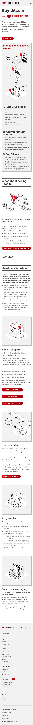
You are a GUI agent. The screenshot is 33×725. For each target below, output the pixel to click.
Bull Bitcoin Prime (10, 548)
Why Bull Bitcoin (6, 674)
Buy (3, 637)
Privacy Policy (6, 715)
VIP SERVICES (12, 396)
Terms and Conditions (8, 712)
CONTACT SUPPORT (12, 390)
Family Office (5, 654)
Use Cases (5, 672)
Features (4, 641)
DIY (3, 689)
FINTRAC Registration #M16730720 (11, 721)
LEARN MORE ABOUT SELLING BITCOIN (16, 248)
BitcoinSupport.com (8, 467)
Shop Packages (6, 684)
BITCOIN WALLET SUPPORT (12, 403)
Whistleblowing (6, 718)
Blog (3, 697)
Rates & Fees (5, 644)
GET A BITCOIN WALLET (11, 476)
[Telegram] (25, 627)
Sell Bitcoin (5, 669)
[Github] (17, 627)
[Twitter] (21, 627)
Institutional (5, 659)
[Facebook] (13, 627)
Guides (3, 699)
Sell (3, 639)
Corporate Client (6, 656)
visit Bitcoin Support (17, 149)
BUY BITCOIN (7, 38)
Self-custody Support (7, 682)
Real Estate (5, 661)
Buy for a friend (6, 687)
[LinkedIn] (29, 627)
